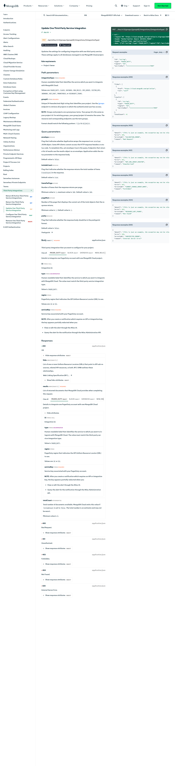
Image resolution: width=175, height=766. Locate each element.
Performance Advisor (11, 150)
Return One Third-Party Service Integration (19, 203)
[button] (125, 6)
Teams (5, 186)
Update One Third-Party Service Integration (19, 209)
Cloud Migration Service (12, 62)
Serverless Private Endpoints (14, 182)
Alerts (5, 42)
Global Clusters (9, 105)
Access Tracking (9, 34)
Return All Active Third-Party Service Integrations (19, 197)
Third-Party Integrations (12, 190)
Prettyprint (46, 232)
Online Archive (9, 142)
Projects (6, 166)
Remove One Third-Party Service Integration (19, 222)
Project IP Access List (11, 162)
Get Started (163, 6)
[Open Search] (116, 5)
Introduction (8, 18)
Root (5, 174)
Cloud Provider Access (12, 67)
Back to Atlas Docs (151, 15)
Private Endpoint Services (13, 154)
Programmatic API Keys (12, 158)
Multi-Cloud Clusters (11, 134)
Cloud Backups (9, 58)
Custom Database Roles (12, 79)
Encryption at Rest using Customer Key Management (14, 92)
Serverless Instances (11, 178)
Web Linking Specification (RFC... (56, 375)
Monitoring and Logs (11, 130)
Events (6, 97)
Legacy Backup (9, 117)
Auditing (6, 50)
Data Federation (9, 83)
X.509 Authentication (11, 227)
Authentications (9, 22)
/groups (101, 103)
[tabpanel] (73, 296)
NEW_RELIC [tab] (102, 253)
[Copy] (166, 29)
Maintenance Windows (12, 121)
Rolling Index (8, 170)
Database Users (9, 87)
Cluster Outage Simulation (13, 71)
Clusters (6, 75)
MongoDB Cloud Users (12, 126)
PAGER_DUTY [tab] (58, 253)
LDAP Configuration (11, 113)
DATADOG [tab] (86, 253)
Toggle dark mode (167, 15)
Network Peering (9, 138)
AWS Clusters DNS (10, 54)
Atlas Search (8, 46)
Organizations (9, 146)
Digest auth (66, 45)
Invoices (6, 109)
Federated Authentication (13, 101)
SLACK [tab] (73, 253)
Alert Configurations (11, 38)
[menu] (111, 15)
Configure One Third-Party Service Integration (19, 215)
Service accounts (50, 45)
